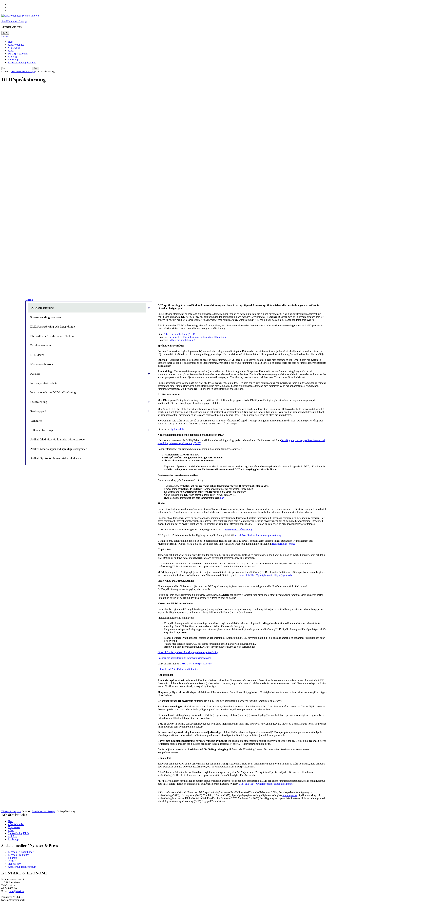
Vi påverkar (14, 47)
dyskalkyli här (178, 429)
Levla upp (13, 59)
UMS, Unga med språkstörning (196, 663)
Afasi (11, 50)
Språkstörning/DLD (18, 833)
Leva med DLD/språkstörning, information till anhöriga (197, 337)
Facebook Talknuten (18, 854)
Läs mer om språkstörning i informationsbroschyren (184, 658)
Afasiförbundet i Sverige (14, 21)
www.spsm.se (290, 795)
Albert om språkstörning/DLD (179, 334)
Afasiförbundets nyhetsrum (22, 866)
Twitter (11, 860)
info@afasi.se (16, 891)
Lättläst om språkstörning (182, 340)
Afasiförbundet (16, 44)
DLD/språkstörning (18, 53)
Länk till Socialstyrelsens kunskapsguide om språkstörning (188, 652)
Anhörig (12, 56)
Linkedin (12, 857)
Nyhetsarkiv (14, 863)
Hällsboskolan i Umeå (283, 543)
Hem (10, 41)
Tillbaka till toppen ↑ (11, 811)
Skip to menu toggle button (22, 62)
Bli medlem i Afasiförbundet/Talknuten (178, 669)
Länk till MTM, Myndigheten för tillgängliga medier (266, 575)
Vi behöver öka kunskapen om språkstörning (258, 535)
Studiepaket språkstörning (238, 529)
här (222, 497)
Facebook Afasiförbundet (21, 851)
